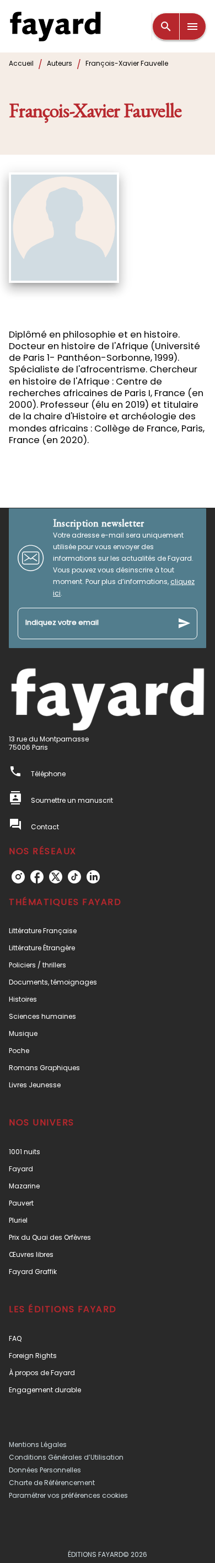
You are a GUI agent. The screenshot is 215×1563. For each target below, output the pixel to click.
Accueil (21, 63)
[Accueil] (55, 26)
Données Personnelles (45, 1470)
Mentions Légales (38, 1444)
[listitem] (18, 876)
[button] (107, 930)
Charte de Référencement (52, 1482)
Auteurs (59, 63)
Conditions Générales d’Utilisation (66, 1457)
